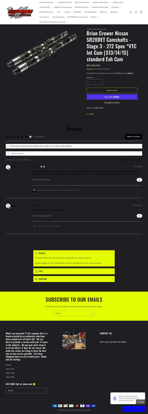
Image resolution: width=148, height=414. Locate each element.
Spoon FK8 (10, 373)
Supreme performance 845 (71, 410)
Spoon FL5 (10, 369)
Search (8, 365)
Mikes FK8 (10, 377)
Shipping (90, 69)
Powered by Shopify (84, 410)
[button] (47, 2)
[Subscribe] (92, 313)
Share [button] (91, 114)
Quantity (90, 77)
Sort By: (123, 160)
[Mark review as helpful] (139, 180)
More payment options (112, 102)
